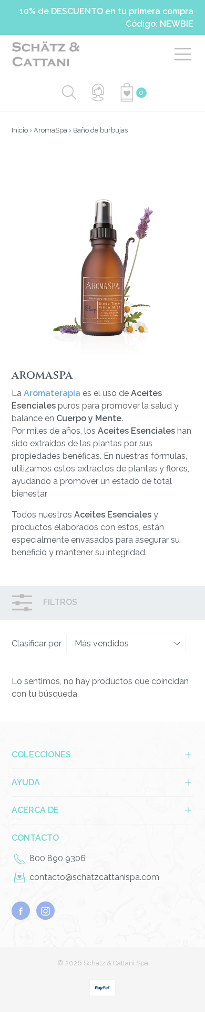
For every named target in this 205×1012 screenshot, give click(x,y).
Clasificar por (37, 643)
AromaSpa (50, 130)
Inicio (20, 130)
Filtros (59, 603)
